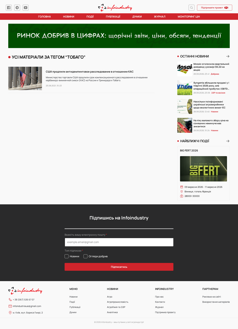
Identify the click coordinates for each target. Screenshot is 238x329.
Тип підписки (73, 250)
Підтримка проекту (165, 312)
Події (90, 16)
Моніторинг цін (189, 16)
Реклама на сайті (211, 296)
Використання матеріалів (216, 301)
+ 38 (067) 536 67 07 (23, 299)
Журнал (159, 16)
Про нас (159, 296)
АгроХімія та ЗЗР (116, 307)
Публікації (113, 16)
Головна (44, 16)
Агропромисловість (117, 301)
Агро (109, 296)
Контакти (160, 301)
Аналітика (112, 312)
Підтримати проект (212, 7)
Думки (137, 16)
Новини (68, 16)
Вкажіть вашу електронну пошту (85, 234)
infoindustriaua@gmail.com (27, 306)
